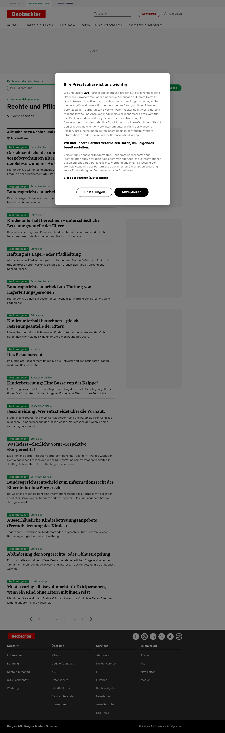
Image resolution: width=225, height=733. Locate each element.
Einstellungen (94, 192)
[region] (112, 139)
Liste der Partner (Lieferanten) (86, 177)
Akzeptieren (131, 192)
